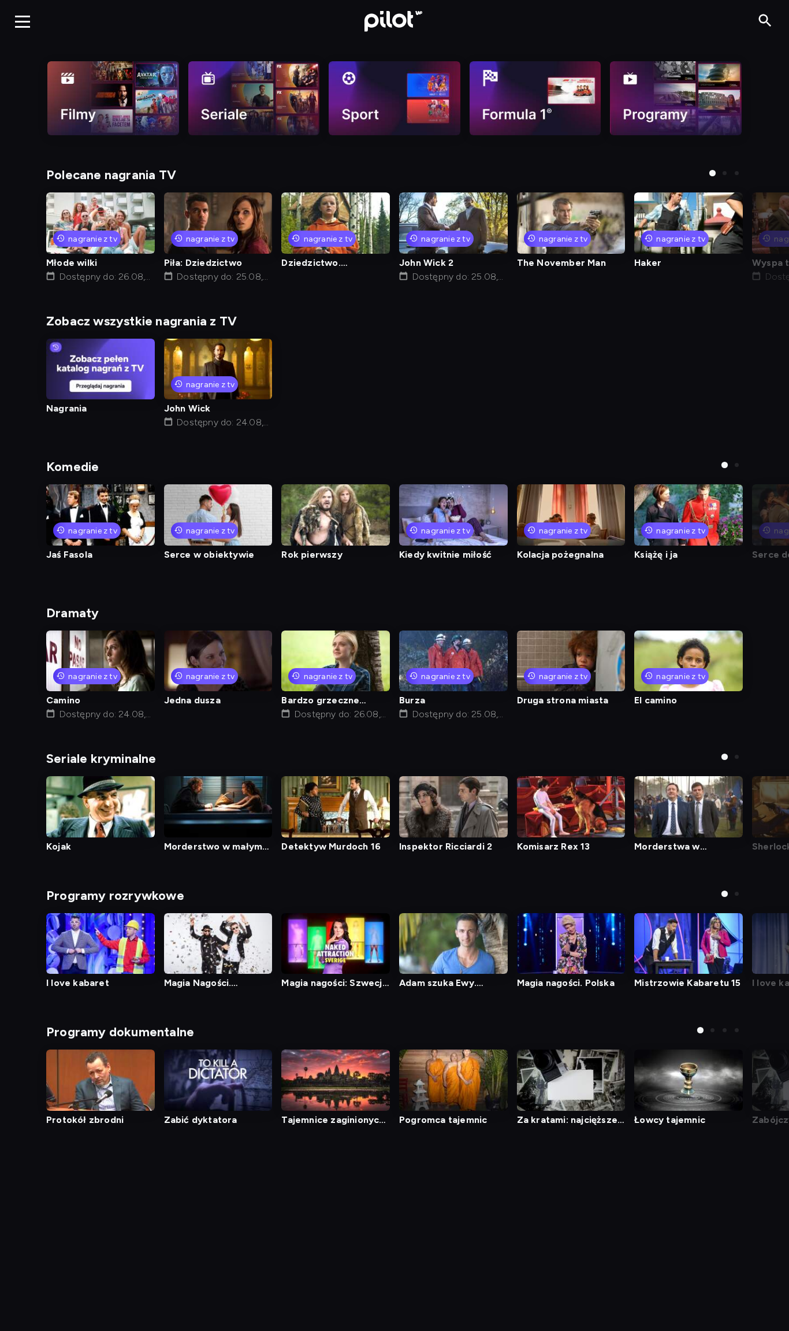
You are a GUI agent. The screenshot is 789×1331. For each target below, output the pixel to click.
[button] (712, 173)
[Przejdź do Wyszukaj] (765, 21)
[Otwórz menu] (22, 21)
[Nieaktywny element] (113, 98)
